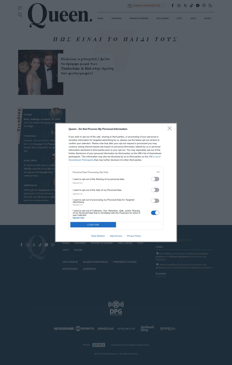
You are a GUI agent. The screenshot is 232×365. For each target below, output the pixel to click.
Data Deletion (98, 236)
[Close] (171, 129)
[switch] (155, 179)
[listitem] (116, 172)
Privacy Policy (134, 236)
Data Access (116, 236)
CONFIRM (93, 225)
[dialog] (116, 182)
